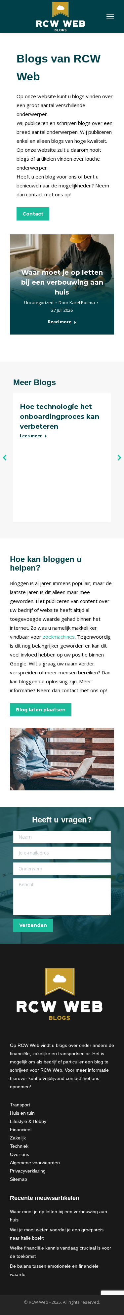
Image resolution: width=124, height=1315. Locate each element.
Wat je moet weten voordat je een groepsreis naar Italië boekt (56, 1234)
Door (77, 302)
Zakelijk (18, 1137)
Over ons (19, 1154)
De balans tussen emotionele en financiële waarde (54, 1270)
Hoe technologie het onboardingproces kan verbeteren (59, 416)
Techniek (19, 1146)
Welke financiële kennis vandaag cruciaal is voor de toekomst (60, 1252)
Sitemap (18, 1179)
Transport (20, 1104)
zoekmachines (59, 636)
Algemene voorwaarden (35, 1162)
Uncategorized (39, 302)
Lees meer (31, 436)
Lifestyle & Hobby (28, 1121)
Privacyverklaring (28, 1171)
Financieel (20, 1129)
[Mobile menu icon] (110, 16)
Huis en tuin (22, 1113)
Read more (59, 322)
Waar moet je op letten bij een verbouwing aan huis (62, 282)
